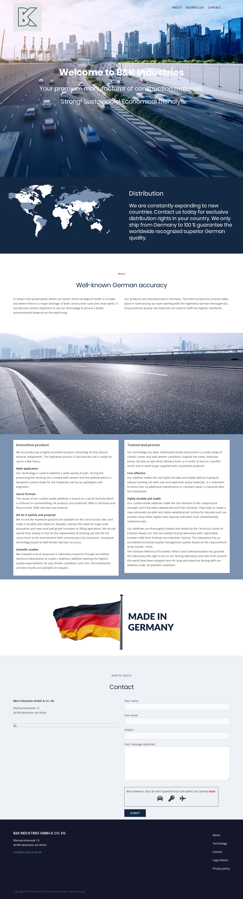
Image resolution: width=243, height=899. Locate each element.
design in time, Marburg (72, 891)
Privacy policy (221, 868)
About (177, 7)
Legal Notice (220, 860)
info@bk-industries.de (27, 852)
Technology (194, 7)
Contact (214, 7)
